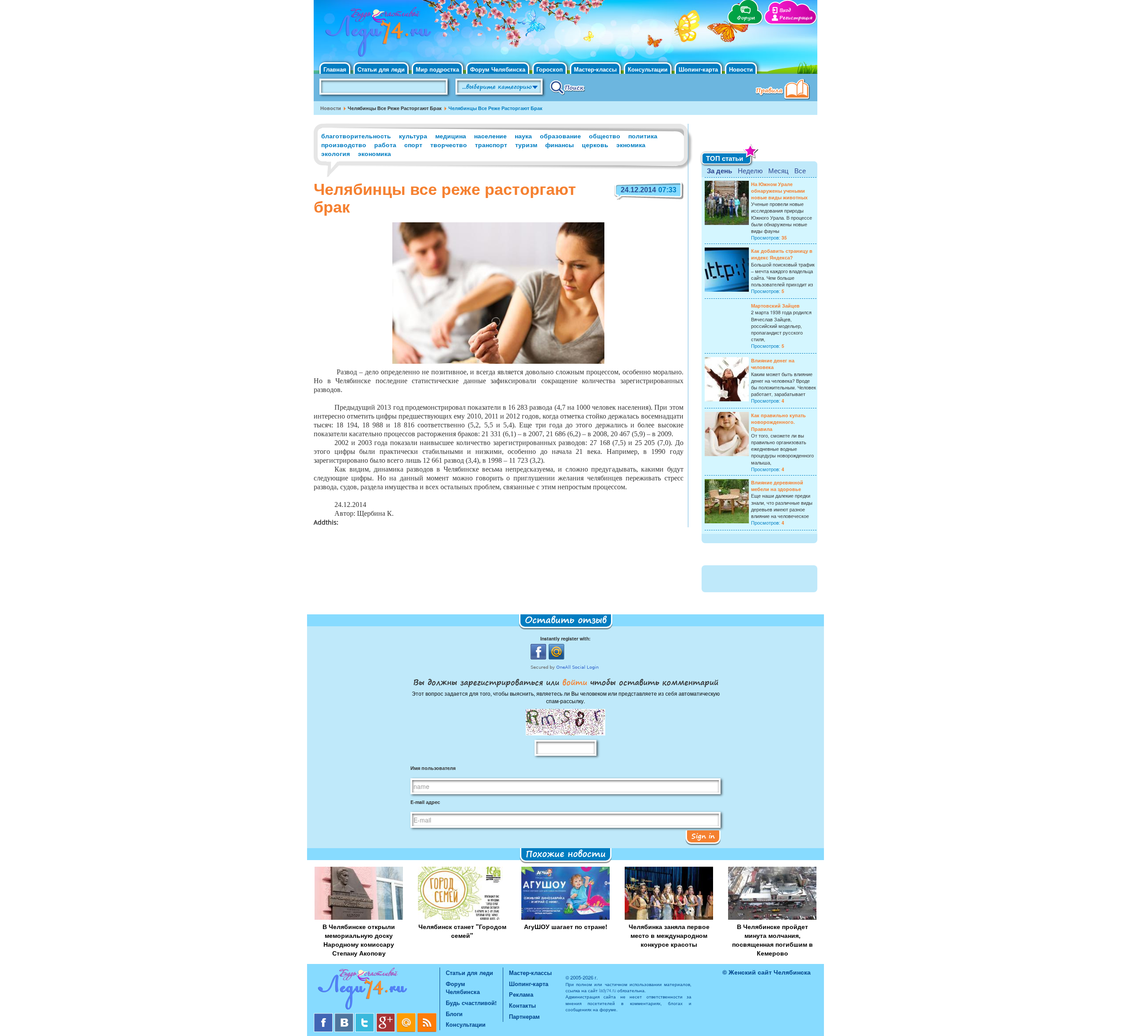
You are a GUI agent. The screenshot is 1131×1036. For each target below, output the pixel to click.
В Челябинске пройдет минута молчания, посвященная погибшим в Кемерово (772, 939)
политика (642, 135)
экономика (374, 153)
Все (800, 170)
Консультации (648, 69)
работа (385, 144)
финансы (559, 144)
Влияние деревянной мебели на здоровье (777, 485)
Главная (334, 69)
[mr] (407, 1016)
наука (523, 135)
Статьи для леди (381, 69)
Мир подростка (437, 69)
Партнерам (524, 1016)
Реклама (521, 994)
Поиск (567, 87)
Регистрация (795, 18)
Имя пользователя (432, 768)
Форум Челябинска (497, 69)
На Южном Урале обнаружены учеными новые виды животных (779, 191)
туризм (526, 144)
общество (604, 135)
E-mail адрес (425, 802)
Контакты (522, 1005)
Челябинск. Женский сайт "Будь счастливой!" (376, 34)
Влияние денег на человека (772, 363)
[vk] (344, 1016)
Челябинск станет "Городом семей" (462, 931)
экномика (630, 144)
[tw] (365, 1016)
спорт (413, 144)
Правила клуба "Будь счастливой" (784, 90)
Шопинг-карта (698, 69)
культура (413, 135)
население (490, 135)
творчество (448, 144)
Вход (785, 10)
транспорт (491, 144)
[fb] (324, 1016)
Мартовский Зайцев (775, 305)
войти (574, 682)
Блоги (454, 1013)
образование (560, 135)
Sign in (703, 836)
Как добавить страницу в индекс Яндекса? (781, 254)
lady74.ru (607, 990)
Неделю (750, 170)
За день (719, 170)
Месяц (778, 170)
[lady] (377, 990)
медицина (450, 135)
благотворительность (356, 135)
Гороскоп (549, 69)
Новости (741, 69)
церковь (595, 144)
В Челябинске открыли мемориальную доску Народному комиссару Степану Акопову (359, 939)
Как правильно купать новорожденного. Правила (778, 422)
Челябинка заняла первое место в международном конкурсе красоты (669, 935)
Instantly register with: (565, 638)
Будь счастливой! (471, 1002)
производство (343, 144)
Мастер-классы (595, 69)
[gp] (386, 1016)
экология (335, 153)
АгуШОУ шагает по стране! (565, 926)
